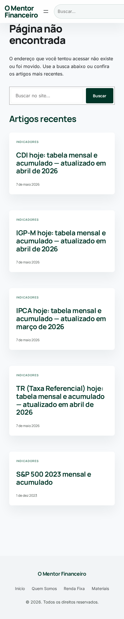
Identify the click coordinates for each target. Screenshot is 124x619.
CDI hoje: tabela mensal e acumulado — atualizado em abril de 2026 (61, 163)
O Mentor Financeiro (21, 11)
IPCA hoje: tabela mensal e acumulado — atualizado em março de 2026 (61, 318)
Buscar (99, 95)
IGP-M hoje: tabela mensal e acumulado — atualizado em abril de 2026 (61, 241)
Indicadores (27, 142)
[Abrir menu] (45, 11)
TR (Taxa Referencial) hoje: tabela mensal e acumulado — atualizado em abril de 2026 (60, 400)
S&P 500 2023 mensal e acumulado (53, 478)
